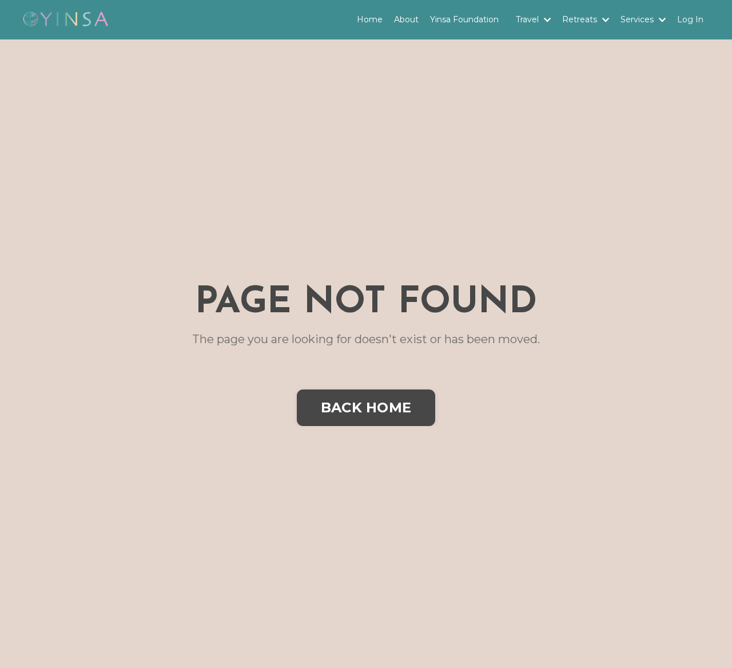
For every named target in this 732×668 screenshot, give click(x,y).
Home (370, 19)
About (406, 19)
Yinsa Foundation (464, 19)
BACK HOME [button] (366, 407)
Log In (690, 19)
